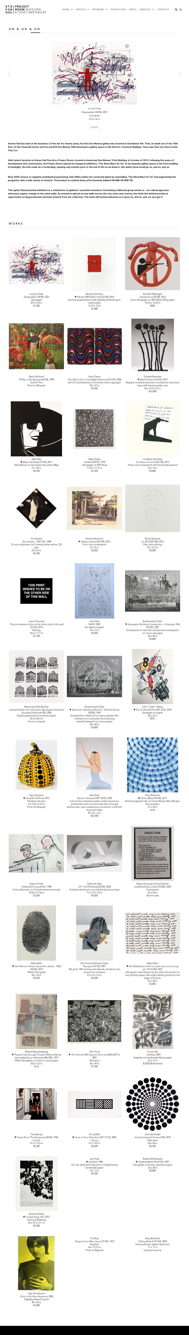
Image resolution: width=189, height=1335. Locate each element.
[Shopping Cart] (181, 9)
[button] (67, 9)
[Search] (176, 9)
